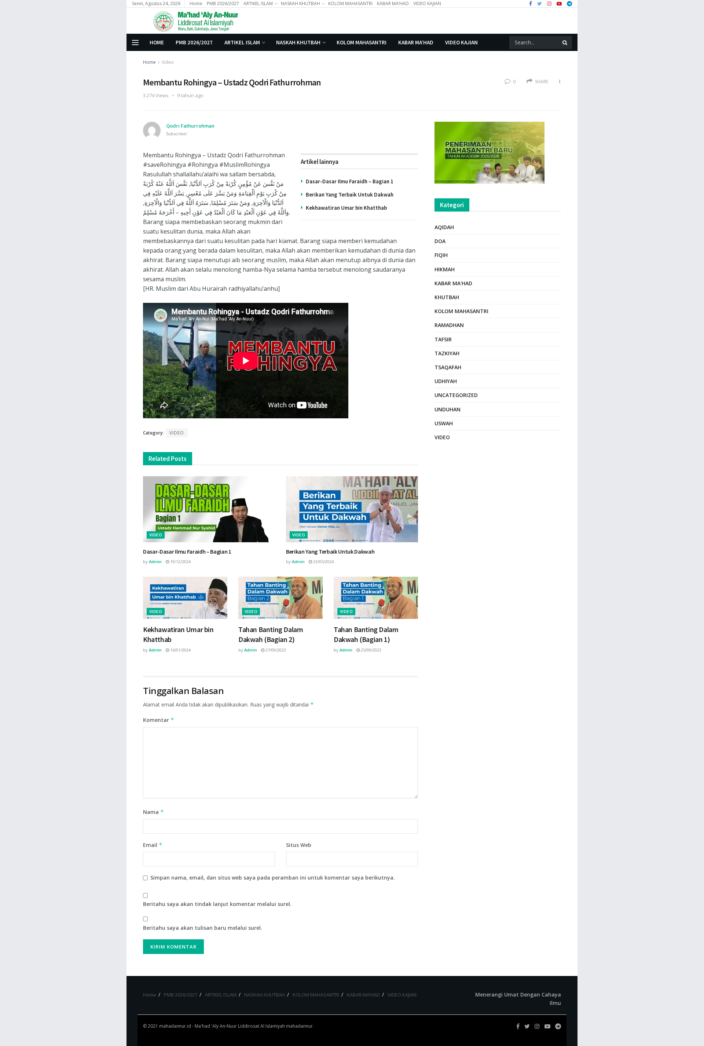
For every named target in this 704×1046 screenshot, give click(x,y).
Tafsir (443, 339)
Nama (153, 811)
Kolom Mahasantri (461, 311)
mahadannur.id (175, 1026)
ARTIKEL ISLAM (258, 3)
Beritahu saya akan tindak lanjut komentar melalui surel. (217, 903)
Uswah (443, 423)
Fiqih (441, 255)
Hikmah (444, 269)
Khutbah (446, 297)
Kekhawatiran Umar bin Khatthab (346, 207)
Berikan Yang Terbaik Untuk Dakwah (349, 194)
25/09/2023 (370, 650)
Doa (439, 241)
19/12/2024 (180, 561)
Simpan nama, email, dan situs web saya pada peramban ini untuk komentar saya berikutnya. (272, 877)
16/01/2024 (180, 650)
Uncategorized (456, 395)
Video (168, 62)
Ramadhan (449, 325)
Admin (155, 561)
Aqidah (444, 227)
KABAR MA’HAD (393, 3)
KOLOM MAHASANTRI (350, 3)
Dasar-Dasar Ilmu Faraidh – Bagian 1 (349, 181)
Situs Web (298, 844)
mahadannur (299, 1026)
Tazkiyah (446, 353)
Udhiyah (445, 381)
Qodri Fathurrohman (190, 125)
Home (196, 3)
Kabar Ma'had (453, 283)
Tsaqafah (447, 367)
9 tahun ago (190, 95)
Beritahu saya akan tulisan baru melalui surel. (202, 927)
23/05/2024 (323, 561)
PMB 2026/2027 (223, 3)
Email (152, 844)
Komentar (158, 719)
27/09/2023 (275, 650)
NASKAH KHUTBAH (300, 3)
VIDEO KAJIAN (427, 3)
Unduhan (447, 409)
